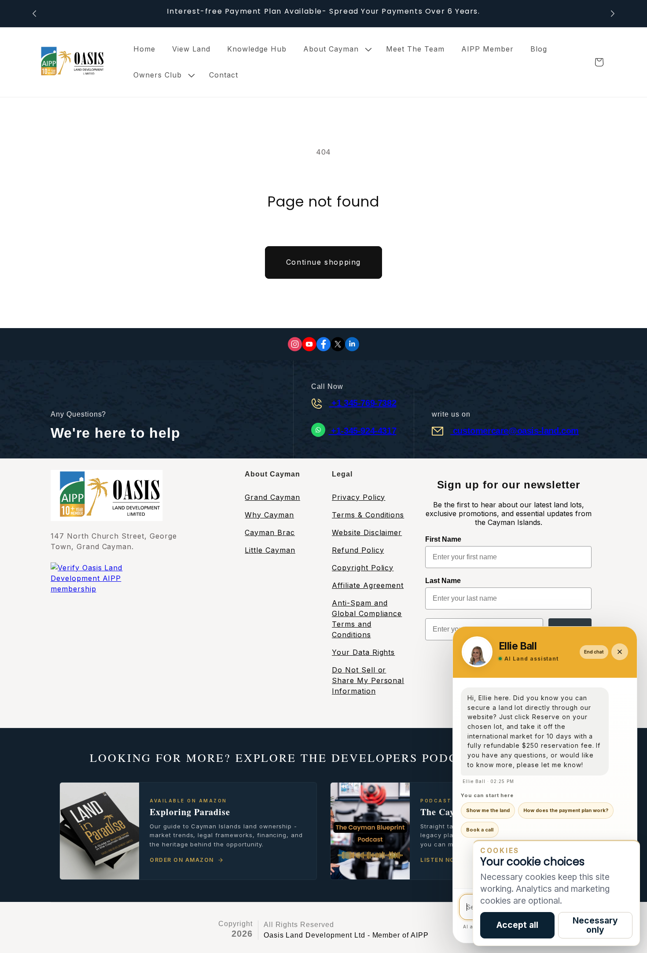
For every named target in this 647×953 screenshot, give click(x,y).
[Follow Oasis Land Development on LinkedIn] (352, 344)
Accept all (517, 925)
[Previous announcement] (34, 13)
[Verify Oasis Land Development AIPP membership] (106, 589)
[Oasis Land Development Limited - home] (70, 62)
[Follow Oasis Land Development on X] (338, 344)
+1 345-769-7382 (363, 403)
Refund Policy (358, 550)
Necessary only (595, 925)
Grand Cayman (272, 497)
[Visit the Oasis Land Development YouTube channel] (309, 344)
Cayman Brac (270, 532)
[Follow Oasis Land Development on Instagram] (295, 344)
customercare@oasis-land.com (514, 431)
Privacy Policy (358, 497)
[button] (336, 49)
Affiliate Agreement (368, 585)
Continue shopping (323, 262)
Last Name (443, 580)
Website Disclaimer (367, 532)
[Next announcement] (612, 13)
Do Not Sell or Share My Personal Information (368, 680)
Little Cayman (270, 550)
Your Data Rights (363, 652)
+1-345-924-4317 (363, 431)
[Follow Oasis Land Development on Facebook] (323, 344)
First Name (443, 539)
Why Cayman (269, 514)
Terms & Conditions (368, 514)
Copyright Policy (362, 567)
